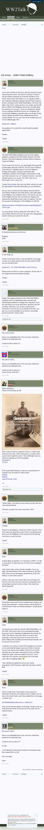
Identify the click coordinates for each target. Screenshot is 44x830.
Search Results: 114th (9, 479)
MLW (9, 291)
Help (42, 825)
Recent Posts (15, 20)
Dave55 (10, 724)
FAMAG (4, 475)
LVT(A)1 (5, 462)
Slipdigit (11, 148)
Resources (25, 17)
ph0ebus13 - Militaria (9, 124)
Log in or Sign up (37, 1)
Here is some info (16, 180)
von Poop (11, 381)
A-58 (9, 353)
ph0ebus (11, 81)
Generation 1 (6, 460)
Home (4, 17)
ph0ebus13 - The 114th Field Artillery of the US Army (19, 267)
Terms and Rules (39, 827)
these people (12, 184)
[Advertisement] (22, 50)
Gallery (18, 17)
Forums (11, 17)
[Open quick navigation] (41, 24)
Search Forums (6, 20)
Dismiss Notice (36, 814)
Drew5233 (11, 225)
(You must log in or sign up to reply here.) (33, 769)
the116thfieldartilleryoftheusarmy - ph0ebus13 (17, 702)
